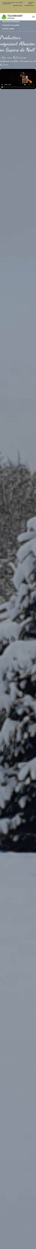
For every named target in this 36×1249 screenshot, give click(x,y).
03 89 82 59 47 (31, 3)
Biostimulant (18, 5)
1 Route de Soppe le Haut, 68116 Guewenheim (12, 3)
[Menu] (33, 16)
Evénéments (29, 5)
